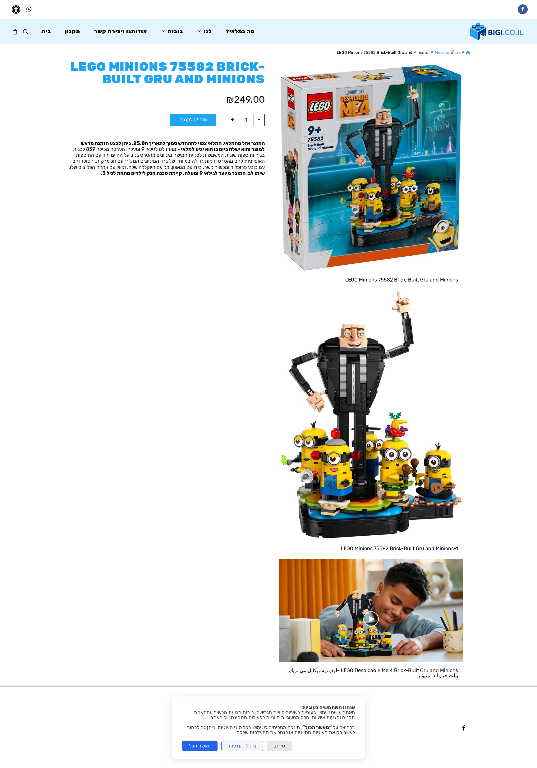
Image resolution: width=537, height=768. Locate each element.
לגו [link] (457, 52)
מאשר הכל (200, 746)
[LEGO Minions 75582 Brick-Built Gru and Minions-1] (371, 415)
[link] (497, 31)
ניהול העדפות (242, 746)
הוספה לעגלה (193, 120)
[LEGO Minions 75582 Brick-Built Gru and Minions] (371, 167)
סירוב (279, 746)
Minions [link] (442, 52)
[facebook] (463, 728)
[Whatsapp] (29, 9)
